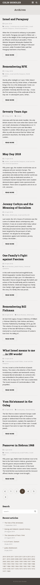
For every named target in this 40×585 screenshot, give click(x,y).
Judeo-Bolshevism (10, 548)
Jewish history (19, 266)
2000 (17, 561)
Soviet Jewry (21, 410)
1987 (4, 566)
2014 (25, 557)
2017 (12, 557)
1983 (21, 566)
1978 (8, 569)
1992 (17, 564)
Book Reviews (9, 266)
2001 (12, 561)
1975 (21, 569)
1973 (29, 569)
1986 (8, 566)
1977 (12, 569)
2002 (8, 561)
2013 (29, 557)
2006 (25, 559)
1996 (33, 561)
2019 (4, 557)
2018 (8, 557)
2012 (33, 557)
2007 (21, 559)
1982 (25, 566)
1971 (4, 571)
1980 (33, 566)
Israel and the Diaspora (17, 74)
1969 (8, 571)
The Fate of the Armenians (13, 523)
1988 (33, 564)
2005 (29, 559)
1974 (25, 569)
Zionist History (30, 410)
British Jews (13, 215)
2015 (21, 557)
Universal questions (21, 28)
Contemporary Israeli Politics (19, 26)
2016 (17, 557)
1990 (25, 564)
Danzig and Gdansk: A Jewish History (17, 529)
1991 (21, 564)
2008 (17, 559)
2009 (12, 559)
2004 (33, 559)
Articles (7, 26)
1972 (33, 569)
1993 (12, 564)
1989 (29, 564)
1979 (4, 569)
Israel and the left (23, 215)
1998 (25, 561)
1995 (4, 564)
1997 (29, 561)
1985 (12, 566)
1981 (29, 566)
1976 (17, 569)
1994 (8, 564)
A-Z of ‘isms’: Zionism (11, 542)
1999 (21, 561)
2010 (8, 559)
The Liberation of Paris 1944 (14, 535)
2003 (4, 561)
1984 (17, 566)
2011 (4, 559)
